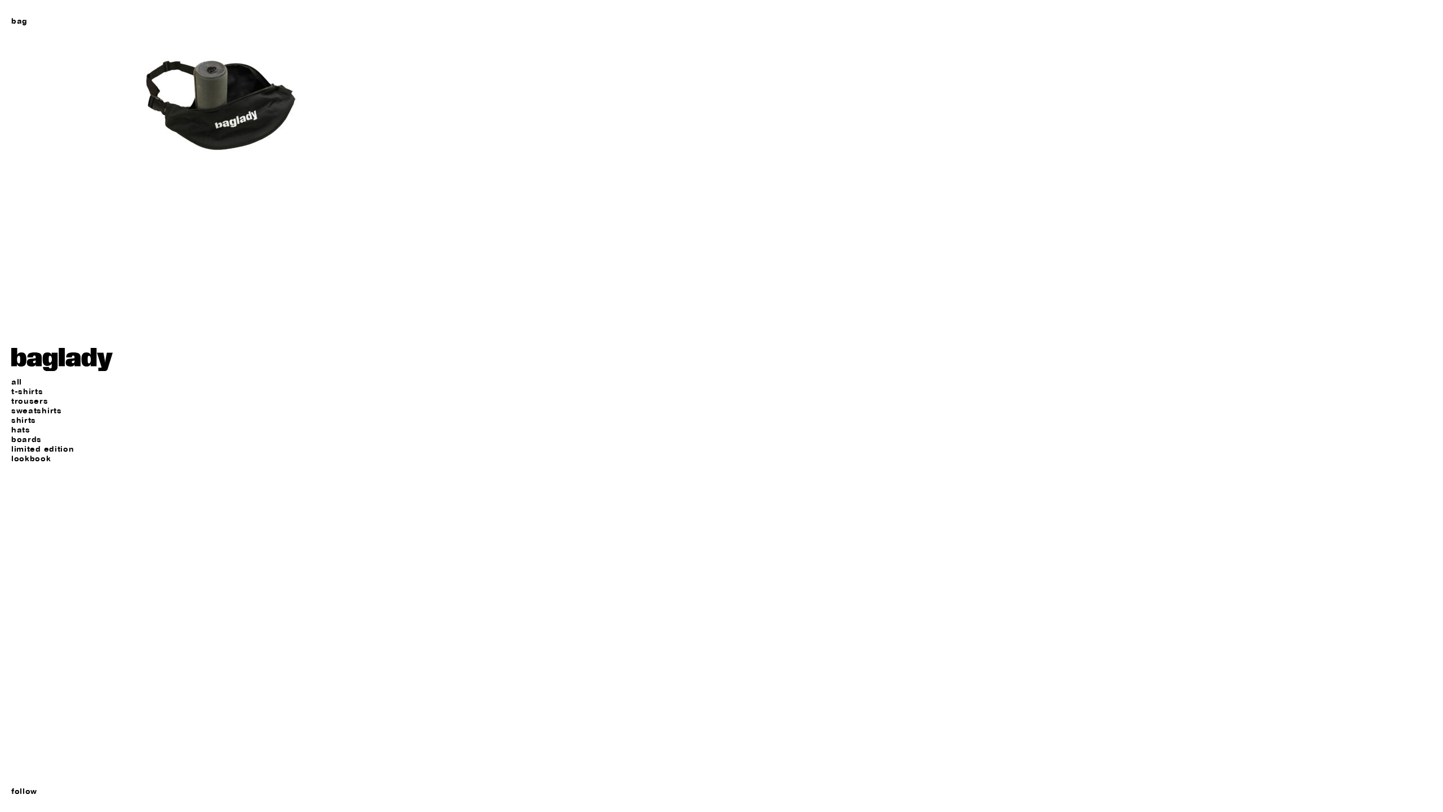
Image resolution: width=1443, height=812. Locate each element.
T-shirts (27, 391)
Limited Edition (42, 449)
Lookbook (31, 458)
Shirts (23, 420)
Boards (26, 439)
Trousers (29, 401)
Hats (20, 430)
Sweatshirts (36, 411)
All (16, 382)
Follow (24, 791)
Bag (19, 20)
